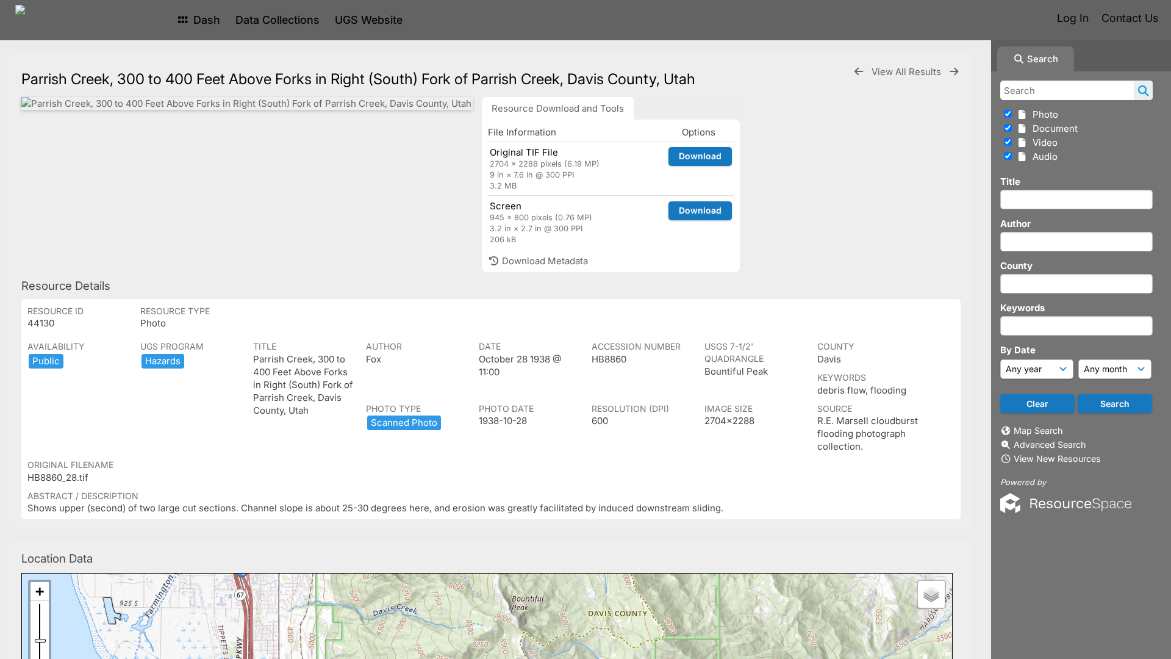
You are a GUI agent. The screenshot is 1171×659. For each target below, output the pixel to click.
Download (700, 156)
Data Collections (277, 19)
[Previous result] (858, 72)
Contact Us (1129, 18)
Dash (205, 19)
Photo (1043, 114)
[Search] (1143, 90)
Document (1053, 128)
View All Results (908, 71)
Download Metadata (544, 261)
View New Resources (1057, 458)
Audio (1043, 156)
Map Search (1038, 430)
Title (1010, 181)
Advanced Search (1050, 444)
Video (1043, 142)
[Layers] (931, 594)
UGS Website (369, 19)
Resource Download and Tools (558, 108)
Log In (1073, 18)
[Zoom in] (39, 591)
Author (1015, 223)
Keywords (1022, 308)
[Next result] (954, 72)
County (1016, 266)
